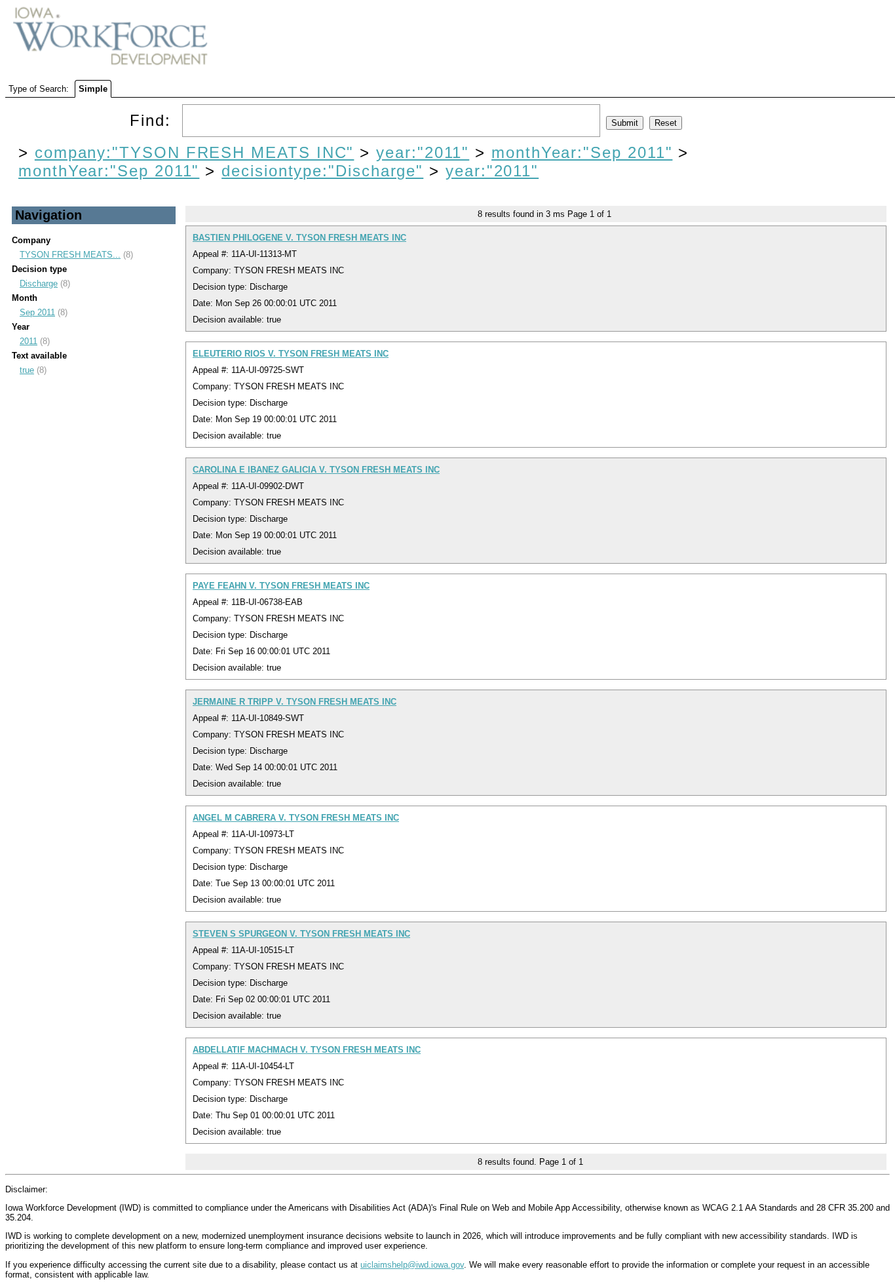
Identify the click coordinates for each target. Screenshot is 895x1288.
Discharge (39, 283)
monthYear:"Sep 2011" (581, 152)
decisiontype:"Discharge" (322, 171)
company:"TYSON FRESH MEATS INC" (194, 152)
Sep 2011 (37, 312)
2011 (28, 341)
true (27, 370)
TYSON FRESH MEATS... (70, 255)
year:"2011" (422, 152)
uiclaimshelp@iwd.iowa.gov (412, 1265)
